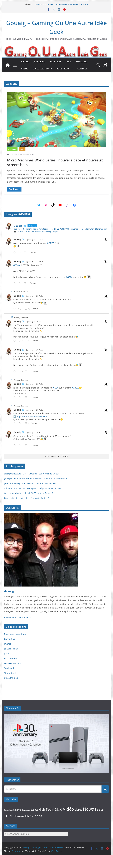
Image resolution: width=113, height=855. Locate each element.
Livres (78, 809)
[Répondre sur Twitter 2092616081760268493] (15, 423)
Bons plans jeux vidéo (15, 634)
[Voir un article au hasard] (105, 65)
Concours (26, 810)
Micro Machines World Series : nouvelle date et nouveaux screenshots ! (55, 162)
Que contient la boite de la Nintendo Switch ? (26, 498)
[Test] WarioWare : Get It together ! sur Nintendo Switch (31, 473)
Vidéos (24, 68)
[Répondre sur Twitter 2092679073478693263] (15, 341)
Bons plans (62, 68)
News (22, 149)
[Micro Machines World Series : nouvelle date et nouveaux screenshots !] (56, 119)
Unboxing (81, 61)
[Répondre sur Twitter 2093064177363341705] (15, 283)
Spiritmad (9, 668)
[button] (71, 69)
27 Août (39, 239)
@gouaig (29, 239)
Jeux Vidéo (39, 61)
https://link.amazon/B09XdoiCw (31, 416)
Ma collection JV (42, 68)
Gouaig (17, 239)
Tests (69, 61)
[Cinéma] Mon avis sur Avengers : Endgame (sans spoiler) (32, 488)
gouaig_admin (31, 154)
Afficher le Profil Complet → (17, 617)
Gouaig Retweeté (21, 291)
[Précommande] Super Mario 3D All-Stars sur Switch (30, 483)
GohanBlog (9, 639)
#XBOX (75, 387)
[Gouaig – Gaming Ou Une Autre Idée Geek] (7, 65)
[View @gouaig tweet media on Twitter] (18, 246)
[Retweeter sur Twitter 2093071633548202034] (20, 252)
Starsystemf (10, 673)
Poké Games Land (12, 663)
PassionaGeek (11, 658)
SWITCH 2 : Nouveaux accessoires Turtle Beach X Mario (61, 4)
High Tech (55, 61)
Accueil (25, 61)
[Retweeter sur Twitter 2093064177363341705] (20, 283)
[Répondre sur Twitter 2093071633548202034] (15, 252)
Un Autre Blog (11, 677)
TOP (7, 816)
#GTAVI (50, 243)
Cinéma (17, 809)
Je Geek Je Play (11, 648)
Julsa (6, 653)
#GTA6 (69, 277)
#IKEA (55, 387)
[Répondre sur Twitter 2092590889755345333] (15, 397)
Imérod (7, 643)
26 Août (39, 296)
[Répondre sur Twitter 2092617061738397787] (15, 309)
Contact (82, 68)
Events (34, 809)
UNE (28, 816)
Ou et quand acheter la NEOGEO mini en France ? (28, 493)
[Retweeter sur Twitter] (12, 291)
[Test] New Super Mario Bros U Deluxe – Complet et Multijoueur (35, 478)
